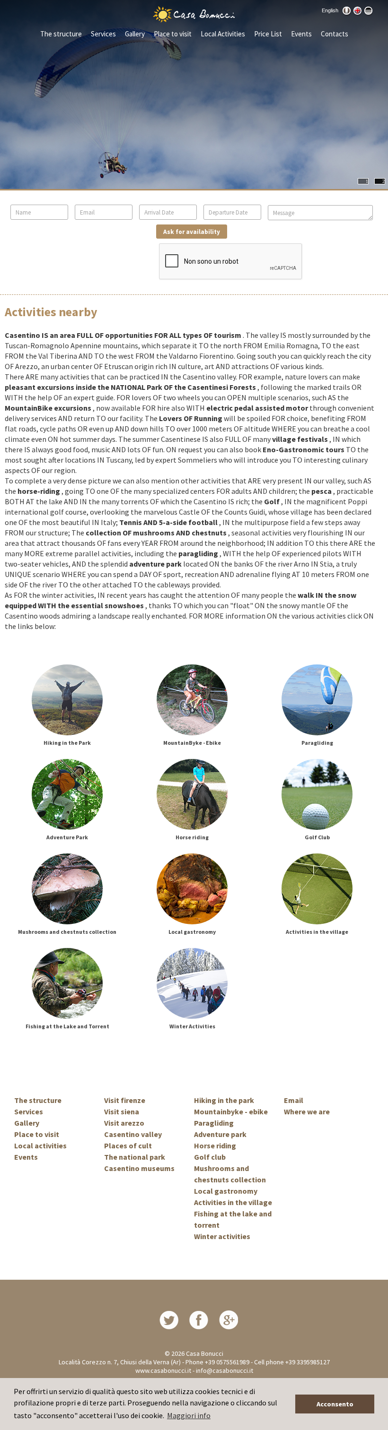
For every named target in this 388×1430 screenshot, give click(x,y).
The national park (134, 1157)
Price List (268, 33)
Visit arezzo (124, 1123)
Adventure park (220, 1134)
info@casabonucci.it (224, 1370)
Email (293, 1100)
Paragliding (214, 1123)
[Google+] (228, 1319)
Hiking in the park (224, 1100)
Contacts (334, 33)
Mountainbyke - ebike (231, 1111)
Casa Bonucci (204, 1353)
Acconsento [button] (335, 1404)
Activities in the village (233, 1202)
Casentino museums (139, 1168)
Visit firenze (124, 1100)
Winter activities (222, 1236)
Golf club (210, 1157)
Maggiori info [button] (189, 1415)
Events (301, 33)
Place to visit (173, 33)
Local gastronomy (225, 1191)
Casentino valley (133, 1134)
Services (103, 33)
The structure (61, 33)
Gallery (135, 33)
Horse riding (215, 1145)
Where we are (307, 1111)
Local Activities (223, 33)
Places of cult (128, 1145)
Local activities (40, 1145)
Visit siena (121, 1111)
